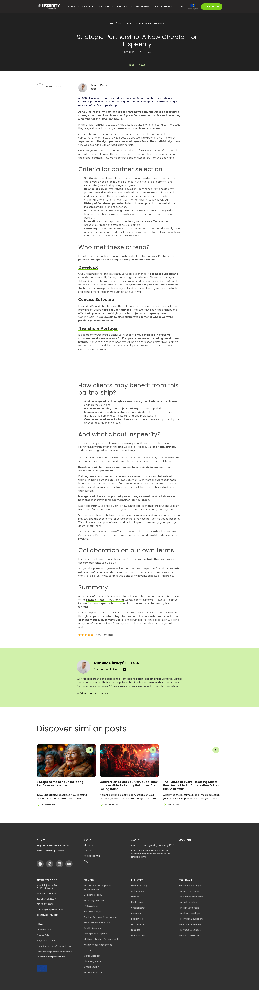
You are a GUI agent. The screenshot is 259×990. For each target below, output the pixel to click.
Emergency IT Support (95, 933)
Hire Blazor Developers (190, 913)
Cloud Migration (92, 955)
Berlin (39, 850)
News (142, 65)
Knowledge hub (92, 855)
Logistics (135, 929)
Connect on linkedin (107, 669)
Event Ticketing (139, 935)
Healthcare (137, 902)
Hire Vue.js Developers (190, 929)
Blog (119, 23)
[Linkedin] (59, 863)
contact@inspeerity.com (50, 909)
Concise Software (96, 299)
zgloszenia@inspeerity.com (51, 956)
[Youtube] (69, 863)
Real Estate (137, 918)
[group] (66, 775)
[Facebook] (40, 863)
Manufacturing (139, 885)
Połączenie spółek (46, 940)
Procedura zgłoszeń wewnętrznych (55, 946)
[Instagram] (49, 863)
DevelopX (88, 267)
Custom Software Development (101, 917)
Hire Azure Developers (190, 924)
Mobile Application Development (101, 939)
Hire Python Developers (191, 918)
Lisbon (61, 850)
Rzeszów (64, 845)
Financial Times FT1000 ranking (105, 599)
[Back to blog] (40, 86)
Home (112, 23)
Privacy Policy (44, 935)
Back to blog (53, 86)
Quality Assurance (93, 928)
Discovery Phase (92, 961)
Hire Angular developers (191, 896)
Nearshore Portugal (98, 328)
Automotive (137, 891)
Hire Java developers (189, 891)
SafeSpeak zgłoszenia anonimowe (54, 951)
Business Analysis (93, 911)
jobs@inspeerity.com (47, 914)
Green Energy (138, 907)
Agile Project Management (98, 944)
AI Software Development (97, 922)
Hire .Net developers (189, 902)
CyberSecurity (91, 966)
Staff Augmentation (94, 900)
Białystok (41, 845)
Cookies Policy (44, 929)
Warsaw (53, 845)
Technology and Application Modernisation (98, 887)
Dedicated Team (93, 894)
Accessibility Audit (93, 972)
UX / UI (87, 950)
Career (87, 850)
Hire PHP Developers (189, 907)
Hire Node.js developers (191, 885)
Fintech (135, 896)
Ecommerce (137, 924)
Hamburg (50, 850)
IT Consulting (91, 905)
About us (88, 845)
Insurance (136, 913)
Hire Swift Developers (190, 935)
